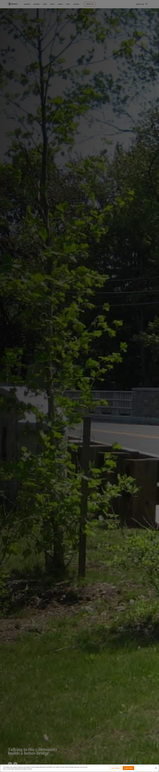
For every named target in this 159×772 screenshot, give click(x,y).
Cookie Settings (115, 768)
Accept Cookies (128, 768)
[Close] (156, 768)
